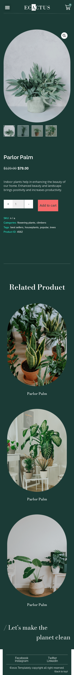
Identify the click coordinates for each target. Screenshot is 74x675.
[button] (7, 7)
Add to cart (48, 205)
